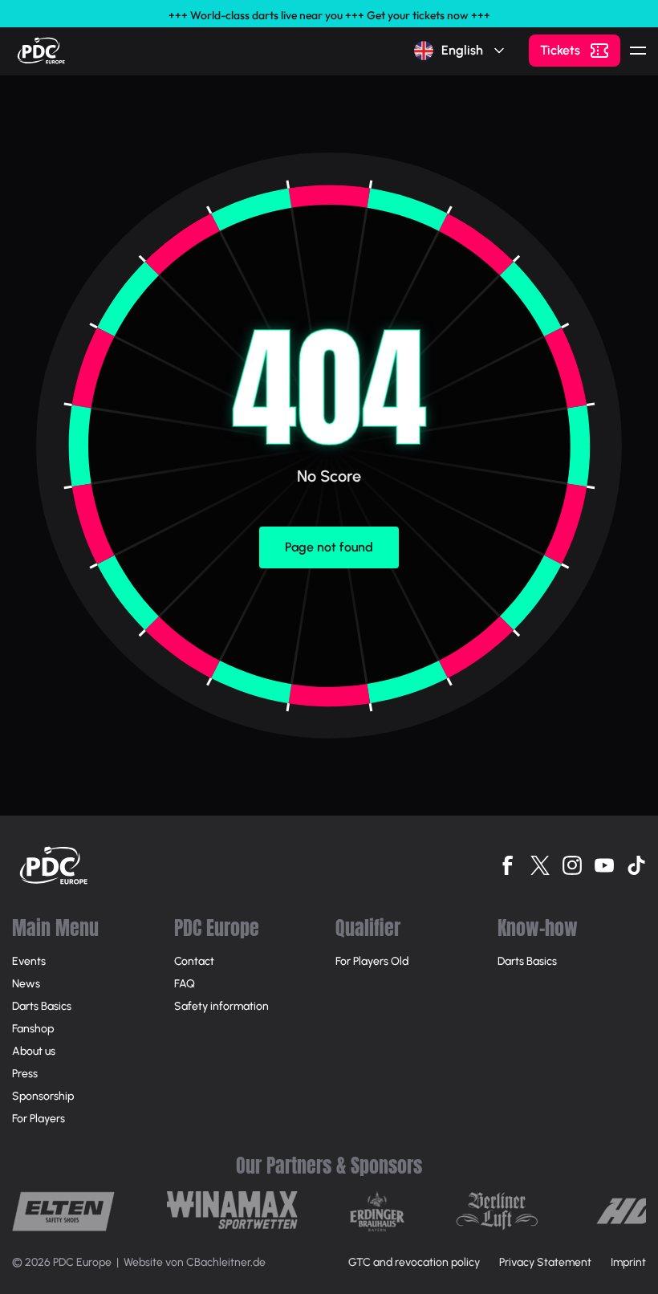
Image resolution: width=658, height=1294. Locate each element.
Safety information (221, 1006)
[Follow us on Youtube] (604, 865)
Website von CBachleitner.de (195, 1262)
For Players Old (371, 961)
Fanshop (33, 1029)
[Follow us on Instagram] (572, 865)
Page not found (329, 547)
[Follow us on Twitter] (540, 865)
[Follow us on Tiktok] (636, 865)
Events (29, 961)
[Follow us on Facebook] (508, 865)
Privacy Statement (545, 1262)
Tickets (560, 50)
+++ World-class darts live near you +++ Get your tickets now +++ (329, 15)
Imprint (628, 1262)
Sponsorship (43, 1096)
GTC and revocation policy (414, 1262)
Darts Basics (41, 1006)
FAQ (184, 984)
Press (25, 1073)
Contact (194, 961)
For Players (38, 1118)
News (26, 984)
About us (33, 1051)
